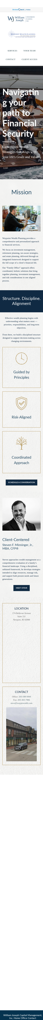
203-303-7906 (24, 700)
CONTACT (10, 59)
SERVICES (12, 51)
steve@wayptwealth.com (21, 703)
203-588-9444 (25, 696)
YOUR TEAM (29, 51)
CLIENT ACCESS (29, 59)
